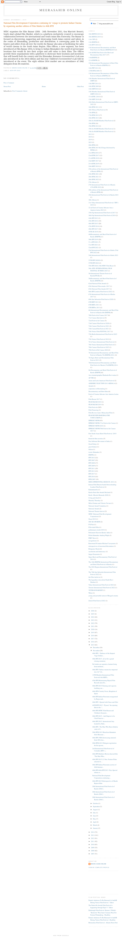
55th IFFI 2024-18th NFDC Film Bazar (101, 266)
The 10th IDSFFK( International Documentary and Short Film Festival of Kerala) (103, 563)
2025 (93, 614)
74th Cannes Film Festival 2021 (99, 326)
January (95, 828)
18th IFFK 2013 (94, 118)
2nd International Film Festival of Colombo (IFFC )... (103, 749)
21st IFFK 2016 (94, 153)
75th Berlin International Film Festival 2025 (103, 334)
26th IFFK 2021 (94, 177)
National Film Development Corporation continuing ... (101, 776)
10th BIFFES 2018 (95, 34)
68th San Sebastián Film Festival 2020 (101, 299)
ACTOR (91, 378)
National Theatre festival (96, 511)
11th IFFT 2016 (94, 45)
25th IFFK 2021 (94, 174)
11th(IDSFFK (93, 57)
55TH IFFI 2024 (94, 263)
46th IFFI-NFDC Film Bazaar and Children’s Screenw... (103, 711)
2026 (93, 611)
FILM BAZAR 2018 (95, 402)
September (96, 806)
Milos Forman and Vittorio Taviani (100, 503)
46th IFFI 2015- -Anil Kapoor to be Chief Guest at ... (103, 717)
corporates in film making (97, 389)
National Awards (94, 509)
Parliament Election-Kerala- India (99, 532)
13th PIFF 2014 (94, 83)
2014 (93, 832)
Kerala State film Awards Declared (99, 492)
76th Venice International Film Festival (101, 345)
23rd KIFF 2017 (94, 161)
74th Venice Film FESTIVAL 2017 (100, 331)
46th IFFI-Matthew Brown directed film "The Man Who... (105, 755)
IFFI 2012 (92, 457)
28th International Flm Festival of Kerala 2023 (103, 195)
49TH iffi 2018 (93, 232)
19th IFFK (92, 123)
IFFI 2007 (92, 460)
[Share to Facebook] (44, 68)
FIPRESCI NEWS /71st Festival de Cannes (102, 423)
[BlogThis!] (40, 68)
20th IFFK (92, 145)
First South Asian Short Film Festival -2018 (102, 433)
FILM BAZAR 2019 (95, 404)
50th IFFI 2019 (93, 239)
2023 (90, 142)
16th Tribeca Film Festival (97, 110)
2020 (93, 629)
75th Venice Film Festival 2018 (99, 339)
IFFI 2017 (92, 474)
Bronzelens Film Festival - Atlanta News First (103, 923)
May (94, 819)
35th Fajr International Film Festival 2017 (102, 213)
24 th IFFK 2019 (94, 163)
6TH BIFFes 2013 (94, 307)
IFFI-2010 (92, 476)
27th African (93, 182)
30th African (93, 200)
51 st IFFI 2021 (93, 242)
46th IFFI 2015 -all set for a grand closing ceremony (103, 660)
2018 (90, 137)
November (96, 650)
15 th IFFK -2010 (94, 96)
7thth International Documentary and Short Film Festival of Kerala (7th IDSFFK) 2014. (103, 364)
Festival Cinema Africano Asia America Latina (103, 394)
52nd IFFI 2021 (94, 247)
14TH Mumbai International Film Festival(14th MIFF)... (103, 676)
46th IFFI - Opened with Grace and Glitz (105, 702)
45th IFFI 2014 (93, 221)
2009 (93, 847)
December (96, 647)
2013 (93, 835)
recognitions (93, 541)
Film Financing (93, 410)
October (95, 803)
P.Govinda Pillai (94, 527)
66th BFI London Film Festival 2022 (100, 291)
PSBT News (92, 538)
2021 (93, 626)
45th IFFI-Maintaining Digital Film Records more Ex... (103, 681)
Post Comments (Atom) (19, 91)
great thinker (93, 447)
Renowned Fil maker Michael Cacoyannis (102, 543)
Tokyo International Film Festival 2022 (101, 585)
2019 (90, 139)
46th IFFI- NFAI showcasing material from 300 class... (104, 739)
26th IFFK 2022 (94, 179)
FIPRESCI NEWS (94, 420)
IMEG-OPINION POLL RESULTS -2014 (101, 482)
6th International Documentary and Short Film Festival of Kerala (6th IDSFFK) (103, 311)
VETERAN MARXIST (96, 590)
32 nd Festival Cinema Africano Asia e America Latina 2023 (101, 209)
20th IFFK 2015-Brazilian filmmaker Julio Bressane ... (104, 733)
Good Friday (93, 444)
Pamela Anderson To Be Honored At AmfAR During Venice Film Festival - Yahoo (103, 901)
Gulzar (91, 449)
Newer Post (7, 86)
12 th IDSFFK (93, 60)
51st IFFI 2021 (93, 245)
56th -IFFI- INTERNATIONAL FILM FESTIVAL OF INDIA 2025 (100, 269)
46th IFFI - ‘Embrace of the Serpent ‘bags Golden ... (103, 654)
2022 (93, 623)
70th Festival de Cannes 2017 (98, 315)
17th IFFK (92, 112)
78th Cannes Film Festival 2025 (99, 347)
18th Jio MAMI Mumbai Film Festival (101, 121)
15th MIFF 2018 (94, 99)
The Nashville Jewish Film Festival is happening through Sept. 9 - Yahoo (101, 906)
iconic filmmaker (94, 452)
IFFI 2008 (92, 463)
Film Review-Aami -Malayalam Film (100, 413)
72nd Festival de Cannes (96, 320)
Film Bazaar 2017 (94, 399)
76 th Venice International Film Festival (101, 342)
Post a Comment (9, 83)
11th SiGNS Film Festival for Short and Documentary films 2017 (101, 53)
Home (44, 86)
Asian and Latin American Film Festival (101, 380)
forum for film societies (96, 438)
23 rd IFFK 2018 (94, 158)
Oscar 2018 (92, 519)
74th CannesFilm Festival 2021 (99, 329)
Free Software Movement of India (99, 441)
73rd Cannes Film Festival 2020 (99, 323)
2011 (93, 841)
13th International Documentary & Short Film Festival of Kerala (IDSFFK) (103, 74)
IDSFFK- (91, 455)
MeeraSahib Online (60, 10)
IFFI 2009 (92, 466)
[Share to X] (42, 68)
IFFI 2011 (92, 468)
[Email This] (37, 68)
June (94, 816)
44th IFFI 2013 (93, 218)
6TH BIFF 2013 (94, 302)
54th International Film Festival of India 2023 (103, 255)
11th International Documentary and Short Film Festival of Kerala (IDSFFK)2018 (102, 48)
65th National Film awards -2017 (99, 286)
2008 (93, 851)
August (95, 809)
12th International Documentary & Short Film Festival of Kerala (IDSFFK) (103, 64)
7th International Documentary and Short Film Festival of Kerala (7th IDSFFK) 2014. (103, 354)
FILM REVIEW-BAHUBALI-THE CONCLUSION (99, 416)
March (95, 825)
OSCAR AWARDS (94, 522)
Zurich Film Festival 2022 (97, 601)
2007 (93, 854)
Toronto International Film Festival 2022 (102, 587)
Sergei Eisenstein (94, 554)
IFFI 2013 (92, 471)
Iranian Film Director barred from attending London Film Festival (102, 486)
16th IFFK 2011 (94, 107)
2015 (93, 645)
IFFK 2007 (92, 479)
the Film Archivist (94, 577)
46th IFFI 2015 (15, 70)
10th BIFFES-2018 (95, 37)
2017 (93, 639)
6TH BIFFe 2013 (94, 305)
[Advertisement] (99, 882)
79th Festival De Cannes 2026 (98, 350)
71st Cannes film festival (96, 318)
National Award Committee (97, 506)
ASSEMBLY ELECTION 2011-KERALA (102, 383)
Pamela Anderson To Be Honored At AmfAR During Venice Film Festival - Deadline (103, 919)
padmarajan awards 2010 (96, 530)
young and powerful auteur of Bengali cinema (103, 596)
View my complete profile (99, 867)
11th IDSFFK (93, 42)
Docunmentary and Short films (98, 391)
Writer (90, 593)
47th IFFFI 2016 (94, 226)
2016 (93, 642)
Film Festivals (93, 407)
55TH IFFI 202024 (95, 260)
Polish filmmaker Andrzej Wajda (99, 535)
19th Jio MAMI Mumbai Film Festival (101, 129)
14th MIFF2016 (94, 89)
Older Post (80, 86)
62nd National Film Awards (97, 283)
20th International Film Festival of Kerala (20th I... (103, 787)
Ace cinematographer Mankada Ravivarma (102, 375)
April (95, 822)
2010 (93, 844)
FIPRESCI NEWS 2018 (96, 426)
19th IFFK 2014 (94, 126)
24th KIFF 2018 (94, 166)
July (94, 813)
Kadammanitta (93, 490)
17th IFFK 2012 (94, 115)
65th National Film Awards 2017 (99, 289)
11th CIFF (92, 39)
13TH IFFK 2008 (94, 71)
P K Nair (91, 524)
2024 (93, 617)
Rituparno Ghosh (94, 549)
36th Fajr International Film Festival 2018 (102, 215)
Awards (91, 386)
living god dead (94, 498)
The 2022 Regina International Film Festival (103, 567)
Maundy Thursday (94, 500)
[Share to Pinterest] (47, 68)
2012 (90, 134)
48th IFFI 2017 (93, 229)
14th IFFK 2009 (94, 86)
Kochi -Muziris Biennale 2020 (98, 495)
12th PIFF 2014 (94, 68)
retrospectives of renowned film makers (101, 546)
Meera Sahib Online (98, 864)
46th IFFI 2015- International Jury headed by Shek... (103, 722)
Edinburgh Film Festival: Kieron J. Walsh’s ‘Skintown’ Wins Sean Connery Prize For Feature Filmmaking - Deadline (103, 912)
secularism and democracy (97, 551)
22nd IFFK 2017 (94, 155)
